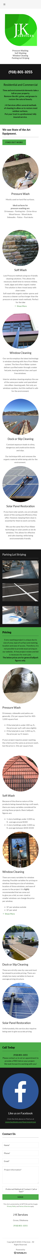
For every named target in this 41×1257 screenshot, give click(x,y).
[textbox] (20, 1145)
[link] (20, 1252)
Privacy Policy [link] (11, 1206)
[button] (4, 4)
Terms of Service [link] (24, 1206)
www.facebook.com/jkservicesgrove (20, 1122)
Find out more (14, 142)
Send (20, 1197)
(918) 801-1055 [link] (20, 1225)
